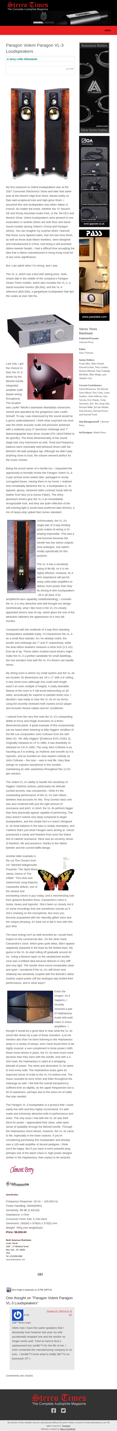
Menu (108, 30)
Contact (66, 1426)
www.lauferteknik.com (15, 1259)
